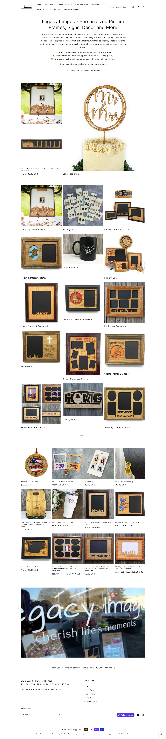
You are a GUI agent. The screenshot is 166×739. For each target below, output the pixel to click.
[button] (68, 4)
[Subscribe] (58, 714)
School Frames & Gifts (74, 379)
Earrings (67, 229)
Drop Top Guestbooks (32, 229)
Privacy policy (84, 734)
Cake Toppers (70, 174)
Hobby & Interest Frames (33, 278)
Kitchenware (69, 267)
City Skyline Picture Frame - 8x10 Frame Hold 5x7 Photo (127, 568)
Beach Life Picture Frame (30, 567)
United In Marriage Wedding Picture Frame (97, 523)
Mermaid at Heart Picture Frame (127, 522)
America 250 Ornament (30, 482)
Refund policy (72, 734)
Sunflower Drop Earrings (124, 482)
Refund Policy (89, 698)
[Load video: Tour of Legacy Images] (83, 623)
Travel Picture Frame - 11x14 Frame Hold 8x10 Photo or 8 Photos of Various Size (96, 569)
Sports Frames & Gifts (115, 374)
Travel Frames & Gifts (32, 427)
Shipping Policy (89, 694)
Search (86, 686)
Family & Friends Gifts (115, 229)
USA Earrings (88, 482)
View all (83, 436)
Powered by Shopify (59, 734)
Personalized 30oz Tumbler (62, 522)
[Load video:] (41, 103)
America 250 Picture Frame (62, 482)
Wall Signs (68, 419)
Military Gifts (110, 278)
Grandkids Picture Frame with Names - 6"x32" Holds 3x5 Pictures (41, 170)
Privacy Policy (89, 690)
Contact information (123, 734)
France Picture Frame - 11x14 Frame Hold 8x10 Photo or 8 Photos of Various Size (66, 569)
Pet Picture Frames (114, 326)
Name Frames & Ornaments (35, 326)
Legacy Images (47, 734)
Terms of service (96, 734)
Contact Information (91, 702)
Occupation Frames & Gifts (76, 319)
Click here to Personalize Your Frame (83, 70)
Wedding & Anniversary (116, 427)
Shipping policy (109, 734)
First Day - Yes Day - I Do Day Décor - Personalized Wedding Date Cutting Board (35, 524)
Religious (25, 366)
